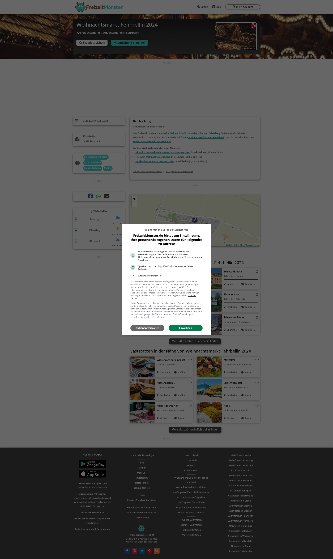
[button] (166, 275)
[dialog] (166, 279)
